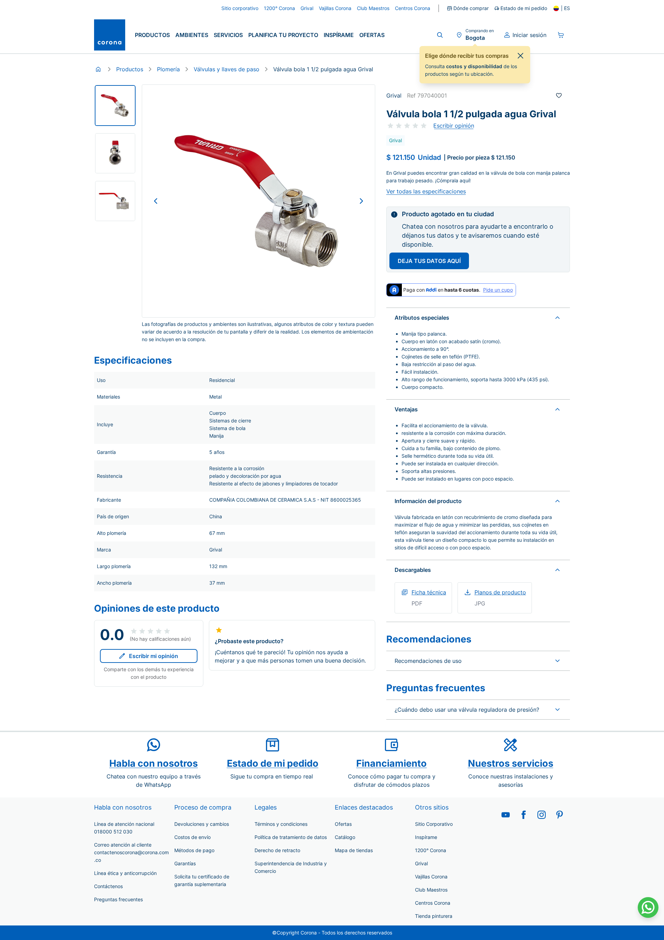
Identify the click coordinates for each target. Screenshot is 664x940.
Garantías (185, 863)
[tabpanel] (115, 105)
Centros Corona (432, 903)
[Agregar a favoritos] (559, 95)
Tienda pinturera (433, 916)
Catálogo (345, 837)
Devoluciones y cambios (201, 824)
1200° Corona (430, 850)
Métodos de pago (194, 850)
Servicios (228, 34)
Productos (152, 34)
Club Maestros (431, 890)
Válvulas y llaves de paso (226, 69)
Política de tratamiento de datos (291, 837)
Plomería (168, 69)
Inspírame (339, 34)
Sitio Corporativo (434, 824)
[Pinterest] (559, 815)
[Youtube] (505, 815)
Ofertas (372, 34)
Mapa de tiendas (354, 850)
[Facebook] (523, 815)
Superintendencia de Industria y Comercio (291, 867)
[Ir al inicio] (109, 35)
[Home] (98, 69)
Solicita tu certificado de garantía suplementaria (201, 880)
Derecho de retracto (277, 850)
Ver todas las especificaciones (426, 191)
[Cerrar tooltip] (520, 56)
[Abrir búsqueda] (440, 35)
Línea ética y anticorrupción (125, 873)
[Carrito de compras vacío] (561, 35)
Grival (421, 863)
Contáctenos (108, 886)
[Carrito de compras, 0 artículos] (561, 35)
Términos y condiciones (281, 824)
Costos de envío (192, 837)
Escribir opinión (453, 125)
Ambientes (191, 34)
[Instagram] (541, 815)
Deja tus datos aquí (429, 260)
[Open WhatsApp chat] (648, 907)
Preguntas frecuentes (118, 899)
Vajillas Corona (431, 876)
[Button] (155, 201)
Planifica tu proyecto (283, 34)
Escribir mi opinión (153, 655)
